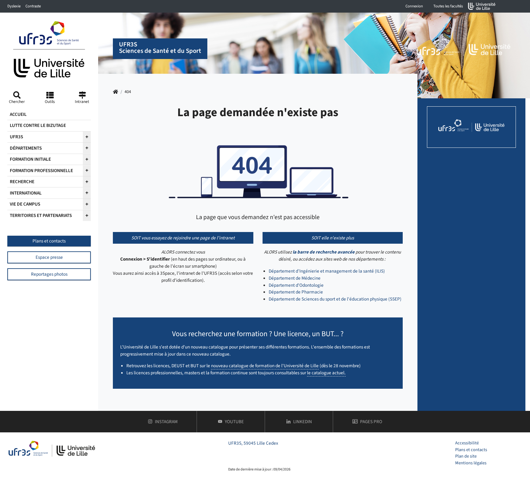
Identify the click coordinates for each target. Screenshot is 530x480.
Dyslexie (14, 6)
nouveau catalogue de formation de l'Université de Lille (265, 365)
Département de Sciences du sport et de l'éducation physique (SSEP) (335, 299)
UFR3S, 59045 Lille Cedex (253, 443)
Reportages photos (49, 274)
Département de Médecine (295, 278)
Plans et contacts (49, 241)
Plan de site (466, 456)
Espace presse (49, 257)
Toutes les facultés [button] (448, 6)
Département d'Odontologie (296, 285)
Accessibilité (467, 443)
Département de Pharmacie (296, 292)
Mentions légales (470, 463)
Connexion (414, 6)
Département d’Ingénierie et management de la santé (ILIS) (327, 271)
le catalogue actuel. (326, 372)
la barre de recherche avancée (324, 252)
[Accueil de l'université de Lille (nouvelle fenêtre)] (482, 6)
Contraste (33, 6)
